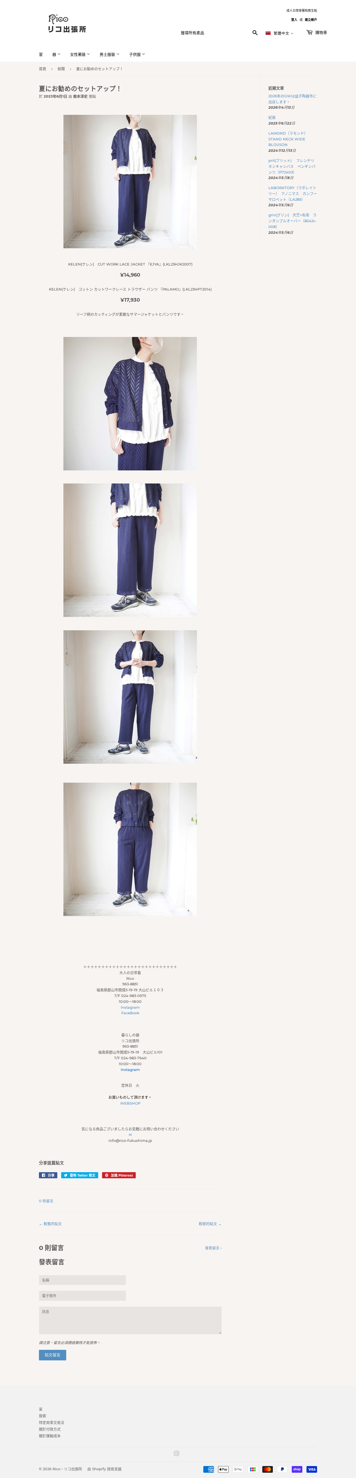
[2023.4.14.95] (130, 615)
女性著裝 (78, 54)
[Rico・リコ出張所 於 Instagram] (176, 1454)
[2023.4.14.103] (130, 762)
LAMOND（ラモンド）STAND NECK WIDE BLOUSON (288, 139)
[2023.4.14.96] (130, 469)
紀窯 (273, 117)
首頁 (42, 68)
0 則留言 (46, 1201)
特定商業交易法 (51, 1422)
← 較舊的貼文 (50, 1223)
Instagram (130, 1007)
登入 (294, 20)
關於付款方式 (50, 1429)
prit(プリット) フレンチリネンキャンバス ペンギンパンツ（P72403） (291, 166)
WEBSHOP (130, 1103)
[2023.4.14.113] (130, 914)
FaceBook (130, 1013)
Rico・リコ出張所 (67, 1469)
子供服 (135, 54)
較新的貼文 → (210, 1223)
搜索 (42, 1415)
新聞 (61, 68)
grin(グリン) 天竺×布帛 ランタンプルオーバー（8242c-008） (292, 221)
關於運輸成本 (50, 1436)
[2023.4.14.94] (130, 247)
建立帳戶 (311, 20)
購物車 (320, 32)
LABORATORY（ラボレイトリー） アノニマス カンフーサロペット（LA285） (292, 193)
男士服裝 (108, 54)
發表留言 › (213, 1248)
